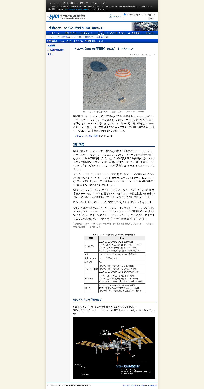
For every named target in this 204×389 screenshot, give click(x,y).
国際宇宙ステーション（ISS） (72, 37)
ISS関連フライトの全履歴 (94, 37)
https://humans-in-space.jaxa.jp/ (76, 9)
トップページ (54, 37)
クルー (50, 54)
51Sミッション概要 (87, 135)
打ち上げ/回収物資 (55, 50)
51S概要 (51, 45)
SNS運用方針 (128, 386)
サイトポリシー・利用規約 (146, 386)
